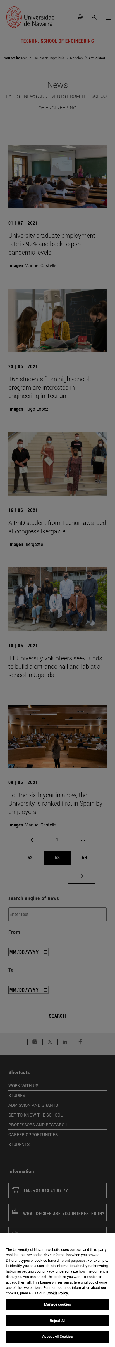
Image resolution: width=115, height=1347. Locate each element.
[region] (57, 1290)
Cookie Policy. (58, 1293)
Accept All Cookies (57, 1336)
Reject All (57, 1320)
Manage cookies (57, 1304)
